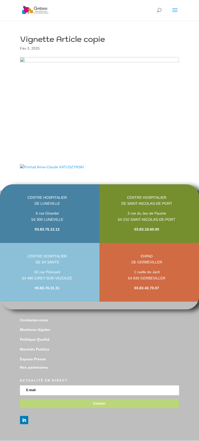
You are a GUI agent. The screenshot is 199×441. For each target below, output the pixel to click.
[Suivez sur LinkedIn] (24, 420)
